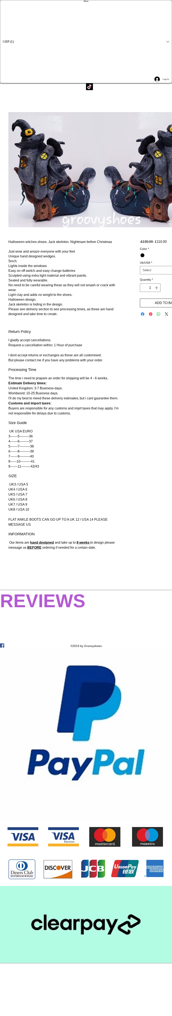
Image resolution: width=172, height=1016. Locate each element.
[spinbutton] (150, 288)
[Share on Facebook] (142, 314)
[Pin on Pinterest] (150, 314)
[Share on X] (166, 314)
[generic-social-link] (86, 645)
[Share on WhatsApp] (158, 314)
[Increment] (157, 288)
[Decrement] (143, 288)
